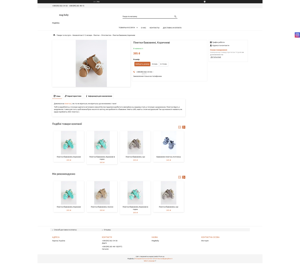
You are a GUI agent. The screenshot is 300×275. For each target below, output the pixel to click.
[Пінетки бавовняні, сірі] (135, 142)
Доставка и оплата (172, 28)
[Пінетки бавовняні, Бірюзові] (69, 142)
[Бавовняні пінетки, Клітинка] (168, 142)
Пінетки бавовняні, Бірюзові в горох (102, 158)
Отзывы (107, 230)
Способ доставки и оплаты (65, 230)
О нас (143, 28)
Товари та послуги (64, 35)
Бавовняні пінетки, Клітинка (168, 157)
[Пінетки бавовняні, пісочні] (102, 193)
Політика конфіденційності (163, 258)
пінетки (67, 104)
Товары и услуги (127, 28)
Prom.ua (161, 256)
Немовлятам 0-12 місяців (82, 35)
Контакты (154, 28)
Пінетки (96, 35)
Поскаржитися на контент (144, 258)
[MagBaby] (64, 14)
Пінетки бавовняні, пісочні (102, 207)
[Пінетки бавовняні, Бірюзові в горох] (102, 142)
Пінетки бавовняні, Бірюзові (69, 157)
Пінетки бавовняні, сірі (135, 157)
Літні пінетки (106, 35)
